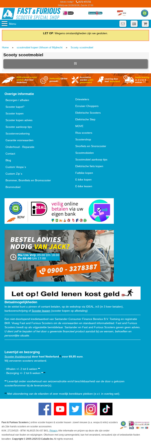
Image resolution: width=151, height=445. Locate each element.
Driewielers (82, 99)
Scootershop (83, 139)
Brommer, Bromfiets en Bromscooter (28, 180)
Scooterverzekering (18, 133)
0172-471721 (75, 3)
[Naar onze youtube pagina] (60, 409)
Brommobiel (13, 187)
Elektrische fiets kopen (89, 166)
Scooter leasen (41, 310)
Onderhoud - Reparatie (20, 146)
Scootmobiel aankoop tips (91, 159)
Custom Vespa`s (16, 167)
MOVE (79, 126)
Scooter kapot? (15, 106)
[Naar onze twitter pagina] (75, 409)
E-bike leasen (83, 186)
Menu (12, 23)
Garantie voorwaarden (19, 140)
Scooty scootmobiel (82, 47)
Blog (8, 160)
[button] (75, 63)
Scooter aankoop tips (19, 126)
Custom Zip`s (14, 173)
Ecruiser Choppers (87, 106)
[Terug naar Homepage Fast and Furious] (31, 13)
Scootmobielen (84, 152)
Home (5, 47)
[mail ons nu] (122, 23)
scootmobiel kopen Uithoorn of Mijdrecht (40, 47)
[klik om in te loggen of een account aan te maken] (134, 23)
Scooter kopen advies (19, 120)
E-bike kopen (83, 179)
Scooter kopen (15, 113)
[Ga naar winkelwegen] (145, 23)
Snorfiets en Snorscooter (90, 146)
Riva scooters (83, 132)
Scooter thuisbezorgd (18, 356)
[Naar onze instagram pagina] (91, 409)
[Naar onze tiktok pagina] (106, 409)
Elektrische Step (85, 119)
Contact (10, 153)
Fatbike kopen (84, 172)
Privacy (53, 430)
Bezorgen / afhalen (17, 100)
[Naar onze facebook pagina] (45, 409)
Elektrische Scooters (88, 112)
